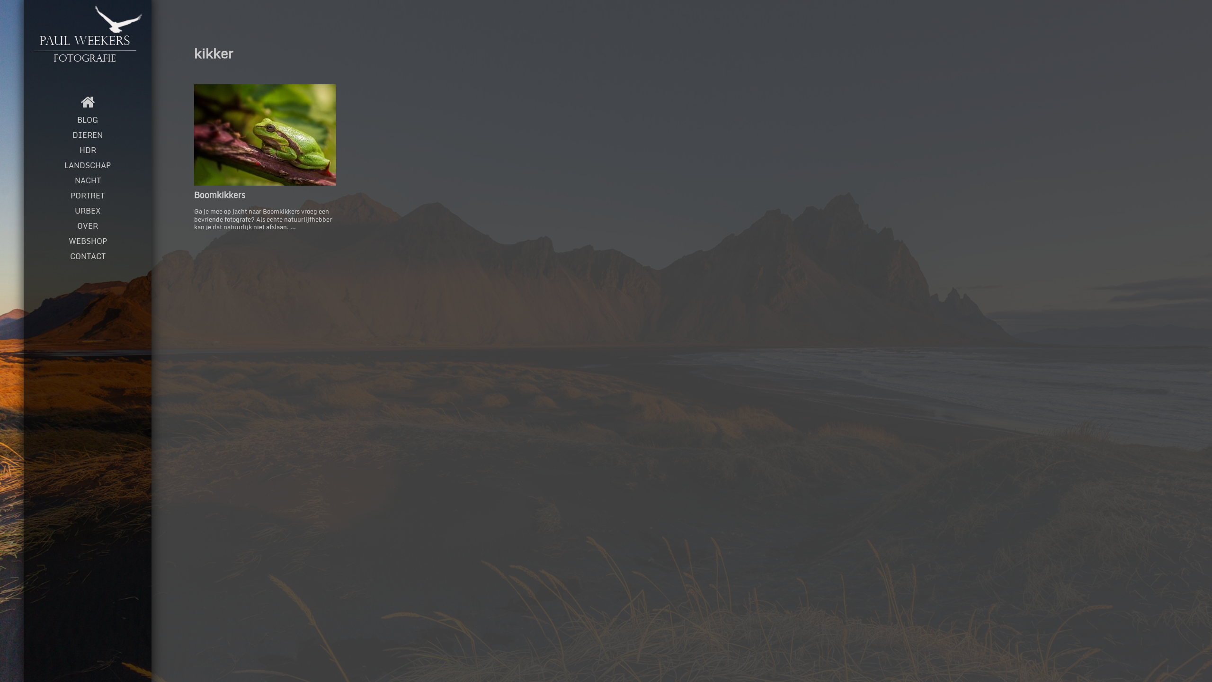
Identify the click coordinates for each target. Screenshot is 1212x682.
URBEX (87, 211)
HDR (88, 150)
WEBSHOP (88, 241)
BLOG (87, 120)
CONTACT (88, 256)
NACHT (88, 180)
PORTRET (88, 195)
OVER (87, 226)
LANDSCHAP (87, 165)
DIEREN (87, 135)
